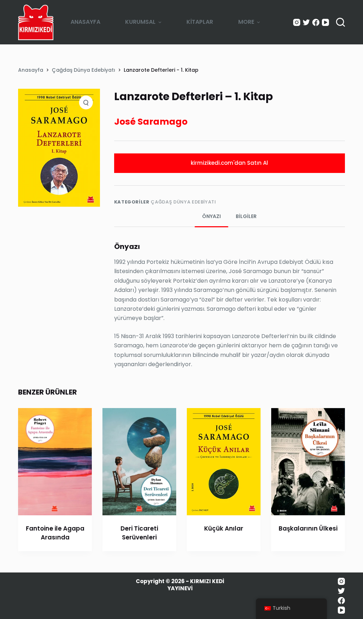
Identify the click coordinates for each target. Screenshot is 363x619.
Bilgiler (246, 216)
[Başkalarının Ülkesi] (308, 461)
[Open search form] (340, 22)
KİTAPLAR (199, 22)
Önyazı (211, 216)
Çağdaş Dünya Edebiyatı (183, 202)
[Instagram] (296, 22)
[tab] (211, 216)
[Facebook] (315, 22)
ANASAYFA (85, 22)
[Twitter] (306, 22)
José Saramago (151, 121)
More (246, 22)
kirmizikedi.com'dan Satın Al (229, 163)
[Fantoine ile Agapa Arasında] (55, 461)
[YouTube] (325, 22)
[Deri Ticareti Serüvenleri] (139, 461)
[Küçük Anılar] (224, 461)
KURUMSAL (140, 22)
